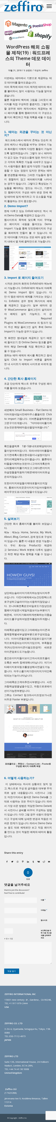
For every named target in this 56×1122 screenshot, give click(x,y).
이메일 (44, 910)
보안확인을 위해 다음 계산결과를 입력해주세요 (46, 934)
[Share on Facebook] (7, 861)
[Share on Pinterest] (22, 861)
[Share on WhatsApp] (17, 861)
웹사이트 (44, 920)
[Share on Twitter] (12, 861)
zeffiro (45, 70)
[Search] (41, 6)
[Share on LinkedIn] (28, 861)
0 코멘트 (28, 70)
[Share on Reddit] (43, 861)
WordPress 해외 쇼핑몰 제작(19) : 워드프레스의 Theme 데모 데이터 (28, 55)
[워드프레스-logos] (28, 30)
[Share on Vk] (38, 861)
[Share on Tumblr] (33, 861)
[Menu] (48, 6)
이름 (43, 899)
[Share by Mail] (49, 861)
